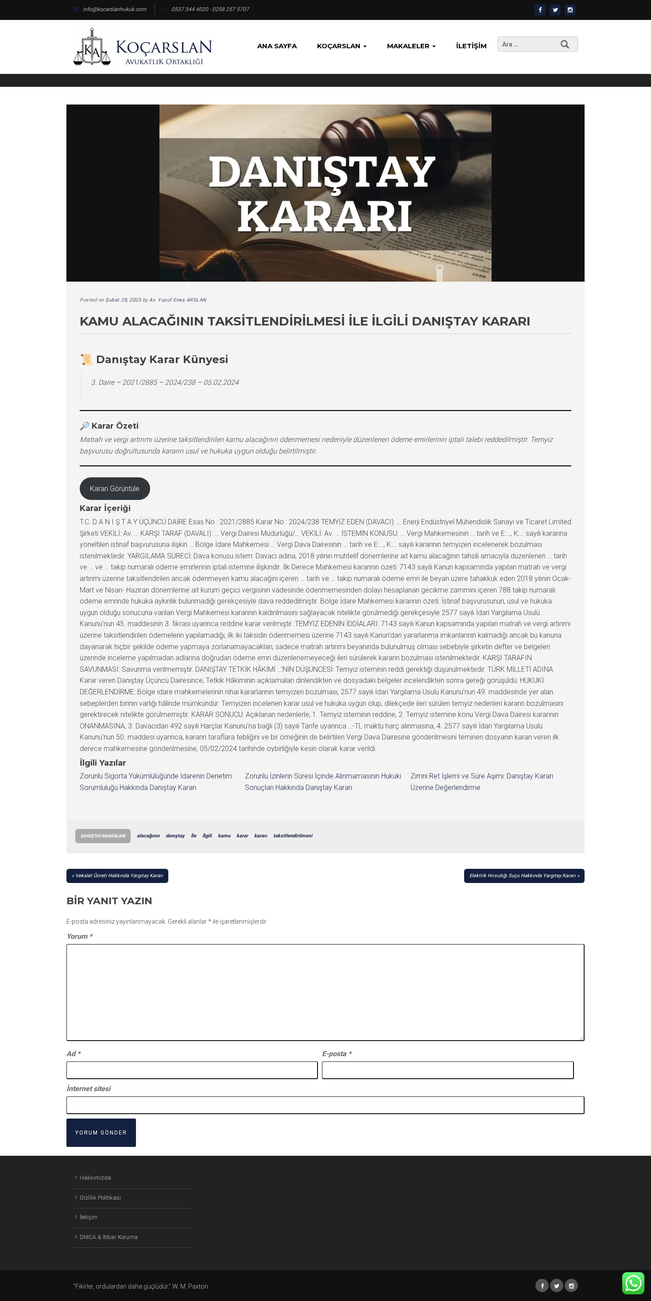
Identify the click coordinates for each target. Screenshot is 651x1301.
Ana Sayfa (277, 46)
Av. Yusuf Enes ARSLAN (177, 300)
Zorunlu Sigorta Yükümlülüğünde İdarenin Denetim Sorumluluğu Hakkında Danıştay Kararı (156, 782)
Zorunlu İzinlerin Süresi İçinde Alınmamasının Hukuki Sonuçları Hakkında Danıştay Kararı (323, 782)
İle (193, 836)
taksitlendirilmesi (292, 836)
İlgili (207, 836)
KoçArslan (339, 46)
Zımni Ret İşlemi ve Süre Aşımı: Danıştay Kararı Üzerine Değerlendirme (482, 782)
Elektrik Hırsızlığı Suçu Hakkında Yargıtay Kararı (522, 876)
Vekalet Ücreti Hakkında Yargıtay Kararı (119, 876)
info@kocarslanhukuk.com (114, 9)
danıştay (175, 836)
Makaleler (409, 46)
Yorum (79, 936)
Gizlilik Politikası (100, 1197)
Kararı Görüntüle (115, 488)
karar (242, 836)
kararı (260, 836)
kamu (224, 836)
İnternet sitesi (88, 1088)
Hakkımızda (95, 1177)
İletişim (471, 46)
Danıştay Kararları (103, 835)
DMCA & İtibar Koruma (109, 1237)
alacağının (148, 836)
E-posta (336, 1053)
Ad (73, 1053)
